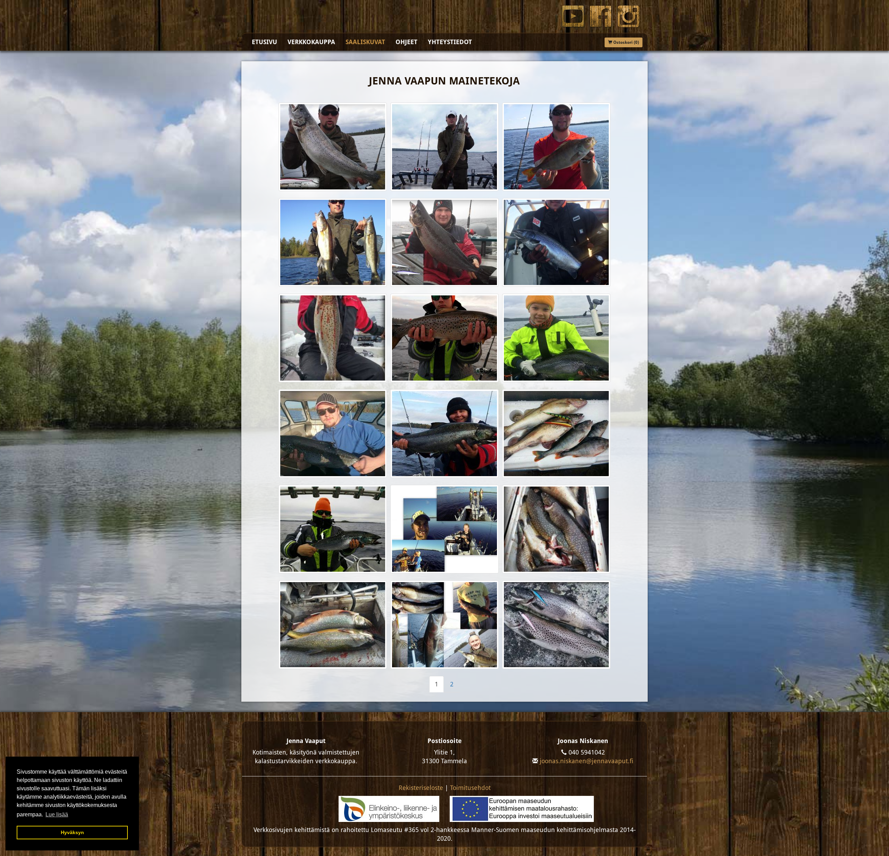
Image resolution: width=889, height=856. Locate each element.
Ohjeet (406, 42)
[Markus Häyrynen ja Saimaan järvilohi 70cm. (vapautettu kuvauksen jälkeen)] (333, 529)
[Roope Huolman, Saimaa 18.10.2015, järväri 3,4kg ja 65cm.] (333, 433)
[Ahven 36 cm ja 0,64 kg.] (556, 147)
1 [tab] (436, 684)
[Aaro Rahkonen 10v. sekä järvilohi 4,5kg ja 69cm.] (556, 338)
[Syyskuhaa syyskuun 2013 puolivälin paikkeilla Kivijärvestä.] (333, 242)
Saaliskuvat (365, 42)
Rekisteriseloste (421, 787)
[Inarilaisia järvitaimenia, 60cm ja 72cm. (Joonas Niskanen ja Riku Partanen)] (556, 624)
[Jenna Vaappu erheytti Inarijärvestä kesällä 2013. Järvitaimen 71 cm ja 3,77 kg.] (333, 147)
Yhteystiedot (450, 42)
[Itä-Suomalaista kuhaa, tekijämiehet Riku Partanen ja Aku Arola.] (444, 624)
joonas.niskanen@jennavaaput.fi (586, 761)
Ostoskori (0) (625, 42)
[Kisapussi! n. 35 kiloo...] (556, 529)
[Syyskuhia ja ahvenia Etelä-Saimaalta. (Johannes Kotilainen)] (556, 433)
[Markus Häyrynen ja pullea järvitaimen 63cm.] (444, 338)
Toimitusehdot (470, 787)
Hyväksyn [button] (72, 832)
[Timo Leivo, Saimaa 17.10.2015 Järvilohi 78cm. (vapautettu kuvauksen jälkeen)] (444, 433)
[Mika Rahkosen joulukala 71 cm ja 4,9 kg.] (556, 242)
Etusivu (264, 42)
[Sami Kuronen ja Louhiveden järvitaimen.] (333, 338)
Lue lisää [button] (56, 814)
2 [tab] (452, 684)
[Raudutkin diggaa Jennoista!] (333, 624)
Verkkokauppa (311, 42)
